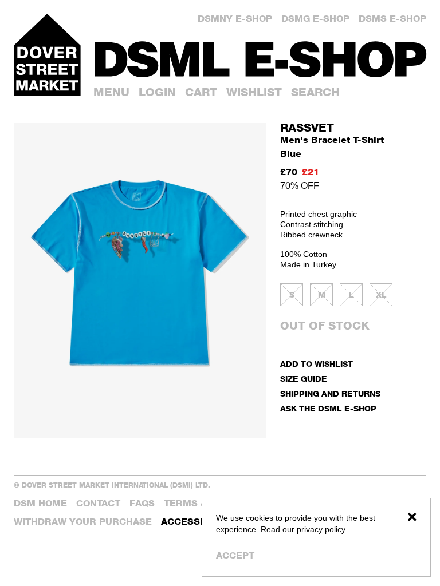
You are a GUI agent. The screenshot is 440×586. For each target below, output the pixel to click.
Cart (201, 92)
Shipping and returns (330, 393)
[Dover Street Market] (47, 55)
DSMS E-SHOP (392, 18)
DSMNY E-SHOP (235, 18)
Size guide (303, 378)
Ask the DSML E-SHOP (328, 408)
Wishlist (254, 92)
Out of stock (325, 325)
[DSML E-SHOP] (260, 59)
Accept (235, 555)
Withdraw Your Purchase (83, 521)
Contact (98, 503)
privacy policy (321, 529)
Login (157, 92)
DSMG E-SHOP (315, 18)
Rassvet (307, 127)
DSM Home (40, 503)
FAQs (142, 503)
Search (315, 92)
